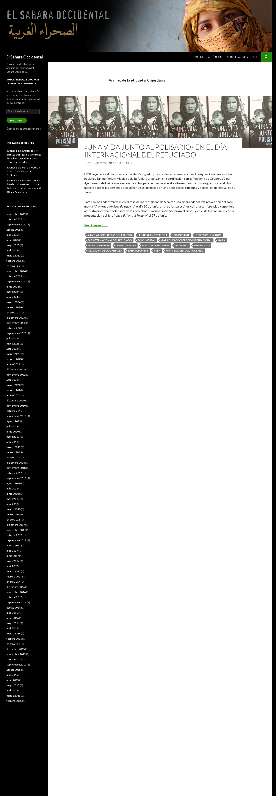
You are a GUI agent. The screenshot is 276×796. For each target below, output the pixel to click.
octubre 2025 (14, 219)
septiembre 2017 (16, 540)
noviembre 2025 (16, 214)
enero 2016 (13, 643)
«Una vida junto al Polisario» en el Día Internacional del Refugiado (155, 151)
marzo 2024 (13, 302)
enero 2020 (13, 395)
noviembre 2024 (16, 271)
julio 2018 (12, 488)
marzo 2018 (13, 509)
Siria (157, 250)
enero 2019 (13, 457)
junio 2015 (12, 680)
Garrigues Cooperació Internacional (186, 240)
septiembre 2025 (16, 224)
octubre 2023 (14, 328)
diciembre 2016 (15, 586)
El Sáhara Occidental (24, 57)
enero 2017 (13, 581)
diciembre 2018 (15, 462)
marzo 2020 (13, 385)
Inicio (199, 56)
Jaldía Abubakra (99, 245)
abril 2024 (12, 297)
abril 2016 (12, 628)
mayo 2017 (12, 561)
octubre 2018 (14, 473)
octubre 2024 (14, 276)
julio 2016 (12, 612)
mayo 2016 (12, 623)
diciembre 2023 (15, 317)
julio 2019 (12, 426)
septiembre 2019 (16, 416)
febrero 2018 (14, 514)
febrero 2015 (14, 700)
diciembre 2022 (15, 369)
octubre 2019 (14, 410)
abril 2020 (12, 379)
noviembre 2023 (16, 322)
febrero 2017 (14, 576)
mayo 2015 (12, 685)
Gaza (221, 240)
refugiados (202, 245)
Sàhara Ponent (138, 250)
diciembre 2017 (15, 524)
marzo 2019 (13, 447)
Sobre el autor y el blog (243, 56)
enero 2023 (13, 364)
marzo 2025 (13, 255)
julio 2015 (12, 674)
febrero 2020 (14, 390)
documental (146, 240)
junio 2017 (12, 555)
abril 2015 (12, 690)
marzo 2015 (13, 695)
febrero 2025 (14, 260)
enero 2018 (13, 519)
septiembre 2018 (16, 478)
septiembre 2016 (16, 602)
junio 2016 (12, 618)
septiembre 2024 (16, 281)
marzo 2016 (13, 633)
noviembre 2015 (16, 654)
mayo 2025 (12, 245)
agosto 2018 (13, 483)
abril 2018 (12, 504)
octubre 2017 (14, 535)
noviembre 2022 (16, 374)
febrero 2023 (14, 359)
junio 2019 (12, 431)
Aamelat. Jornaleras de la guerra (110, 235)
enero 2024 (13, 312)
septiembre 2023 (16, 333)
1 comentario (122, 163)
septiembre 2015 (16, 664)
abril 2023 (12, 348)
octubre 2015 (14, 659)
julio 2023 (12, 338)
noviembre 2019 (16, 405)
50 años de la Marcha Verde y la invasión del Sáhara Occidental (23, 171)
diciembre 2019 (15, 400)
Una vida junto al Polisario (185, 250)
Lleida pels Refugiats (155, 245)
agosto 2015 (13, 669)
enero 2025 (13, 265)
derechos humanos (208, 235)
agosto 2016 (13, 607)
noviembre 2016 (16, 592)
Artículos (214, 56)
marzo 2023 (13, 354)
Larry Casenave (126, 245)
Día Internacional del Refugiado (110, 240)
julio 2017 (12, 550)
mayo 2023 (12, 343)
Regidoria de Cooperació (105, 250)
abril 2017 (12, 566)
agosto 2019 (13, 421)
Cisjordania (181, 235)
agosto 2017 (13, 545)
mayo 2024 (12, 291)
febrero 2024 (14, 307)
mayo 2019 (12, 436)
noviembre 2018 (16, 467)
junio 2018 (12, 493)
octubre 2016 (14, 597)
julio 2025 (12, 234)
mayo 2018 (12, 498)
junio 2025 (12, 240)
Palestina (182, 245)
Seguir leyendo (96, 225)
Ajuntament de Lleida (153, 235)
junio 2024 (12, 286)
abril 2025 (12, 250)
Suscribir (17, 120)
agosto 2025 (13, 229)
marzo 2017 (13, 571)
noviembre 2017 (16, 530)
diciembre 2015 (15, 649)
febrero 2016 (14, 638)
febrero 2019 (14, 452)
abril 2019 (12, 442)
